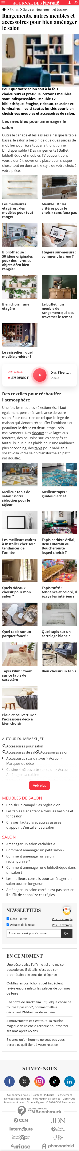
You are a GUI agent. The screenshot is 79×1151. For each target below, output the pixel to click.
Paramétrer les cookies (46, 1098)
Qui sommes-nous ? (18, 1094)
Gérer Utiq (69, 1098)
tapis (38, 448)
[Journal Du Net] (58, 1120)
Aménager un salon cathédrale (30, 844)
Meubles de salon (22, 798)
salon (6, 417)
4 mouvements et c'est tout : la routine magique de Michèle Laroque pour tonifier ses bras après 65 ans (37, 1026)
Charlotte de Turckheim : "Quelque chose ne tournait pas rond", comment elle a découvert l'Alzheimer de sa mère (39, 1007)
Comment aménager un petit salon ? (35, 850)
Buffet (63, 150)
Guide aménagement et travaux (45, 9)
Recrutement (64, 1094)
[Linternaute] (21, 1129)
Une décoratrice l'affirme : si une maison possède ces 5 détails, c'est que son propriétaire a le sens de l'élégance (36, 969)
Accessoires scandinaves (26, 758)
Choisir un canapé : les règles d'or (33, 805)
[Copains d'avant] (21, 1137)
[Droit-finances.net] (58, 1129)
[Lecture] (40, 375)
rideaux (38, 433)
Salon (9, 837)
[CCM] (21, 1120)
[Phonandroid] (58, 1146)
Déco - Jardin (18, 919)
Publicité (49, 1094)
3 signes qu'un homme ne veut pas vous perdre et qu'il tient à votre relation (36, 1042)
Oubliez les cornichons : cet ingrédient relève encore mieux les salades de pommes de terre (38, 988)
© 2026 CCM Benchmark (60, 1102)
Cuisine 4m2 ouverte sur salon (30, 769)
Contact (37, 1094)
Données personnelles (17, 1098)
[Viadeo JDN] (58, 1137)
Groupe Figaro (35, 1102)
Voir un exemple (62, 919)
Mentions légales (14, 1102)
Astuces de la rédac (22, 924)
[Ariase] (21, 1146)
